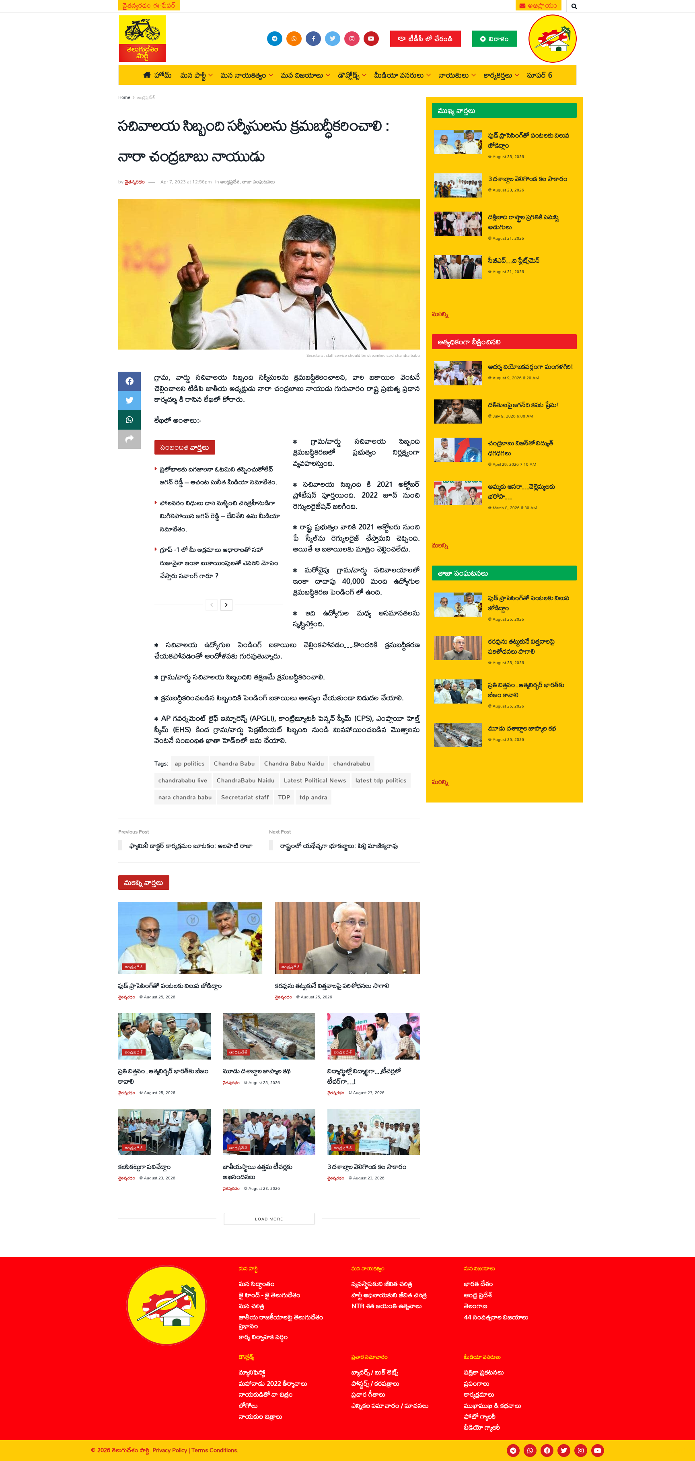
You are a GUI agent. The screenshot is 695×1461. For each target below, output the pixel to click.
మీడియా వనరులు (399, 75)
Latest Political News (315, 780)
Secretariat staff (245, 797)
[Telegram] (513, 1450)
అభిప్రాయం (542, 5)
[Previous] (212, 605)
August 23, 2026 (369, 1093)
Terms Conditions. (215, 1450)
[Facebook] (547, 1450)
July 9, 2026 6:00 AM (513, 416)
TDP (284, 797)
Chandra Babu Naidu (294, 763)
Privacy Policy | (171, 1450)
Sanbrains (678, 1450)
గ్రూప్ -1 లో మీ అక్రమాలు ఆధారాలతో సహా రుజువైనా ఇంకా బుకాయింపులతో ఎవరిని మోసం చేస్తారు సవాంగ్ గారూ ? (219, 562)
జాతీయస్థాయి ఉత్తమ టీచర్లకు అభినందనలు (257, 1171)
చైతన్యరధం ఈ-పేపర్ (149, 5)
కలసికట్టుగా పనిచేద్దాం (144, 1166)
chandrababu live (183, 780)
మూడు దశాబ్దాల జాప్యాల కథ (257, 1070)
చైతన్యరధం (135, 182)
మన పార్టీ (193, 75)
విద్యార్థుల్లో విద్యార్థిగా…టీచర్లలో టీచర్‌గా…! (364, 1075)
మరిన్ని (440, 313)
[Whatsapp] (530, 1450)
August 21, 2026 (508, 238)
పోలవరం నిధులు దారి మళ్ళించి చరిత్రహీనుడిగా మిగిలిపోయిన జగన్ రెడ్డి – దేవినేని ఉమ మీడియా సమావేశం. (220, 515)
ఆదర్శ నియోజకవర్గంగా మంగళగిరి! (530, 366)
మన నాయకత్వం (243, 75)
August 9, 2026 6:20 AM (516, 378)
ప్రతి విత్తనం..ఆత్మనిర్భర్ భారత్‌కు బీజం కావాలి (163, 1075)
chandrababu (351, 763)
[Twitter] (563, 1450)
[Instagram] (580, 1450)
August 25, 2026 (159, 997)
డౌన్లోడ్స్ (349, 75)
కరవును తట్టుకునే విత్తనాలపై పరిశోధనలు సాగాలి (332, 985)
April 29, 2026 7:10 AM (514, 464)
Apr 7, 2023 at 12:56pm (186, 182)
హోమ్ (163, 75)
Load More (269, 1219)
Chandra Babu (234, 763)
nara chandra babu (185, 797)
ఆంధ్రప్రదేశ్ (146, 97)
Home (124, 97)
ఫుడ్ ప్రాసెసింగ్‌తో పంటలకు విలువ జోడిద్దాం (170, 985)
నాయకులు (454, 75)
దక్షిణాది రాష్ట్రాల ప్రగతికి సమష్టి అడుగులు (523, 221)
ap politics (190, 763)
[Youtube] (597, 1450)
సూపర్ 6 (539, 75)
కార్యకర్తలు (498, 75)
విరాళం (498, 38)
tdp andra (313, 797)
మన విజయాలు (302, 75)
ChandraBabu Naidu (246, 780)
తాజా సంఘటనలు (258, 182)
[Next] (226, 605)
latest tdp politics (381, 780)
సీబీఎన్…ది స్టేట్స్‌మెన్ (514, 260)
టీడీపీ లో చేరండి (430, 38)
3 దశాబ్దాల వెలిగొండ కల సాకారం (367, 1166)
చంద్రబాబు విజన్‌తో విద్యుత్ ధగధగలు (520, 447)
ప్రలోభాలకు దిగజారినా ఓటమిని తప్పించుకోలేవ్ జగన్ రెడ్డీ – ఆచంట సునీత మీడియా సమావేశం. (219, 475)
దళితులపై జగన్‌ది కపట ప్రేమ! (523, 404)
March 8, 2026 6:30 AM (515, 508)
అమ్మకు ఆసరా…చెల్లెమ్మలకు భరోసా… (521, 491)
